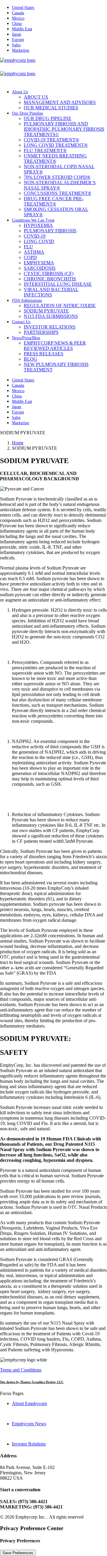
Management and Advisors (60, 102)
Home (17, 442)
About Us (20, 92)
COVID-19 (34, 236)
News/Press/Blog (26, 338)
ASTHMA (34, 252)
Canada (18, 13)
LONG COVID (39, 241)
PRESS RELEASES (43, 353)
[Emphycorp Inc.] (53, 71)
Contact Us (21, 322)
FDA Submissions (27, 300)
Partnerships (41, 332)
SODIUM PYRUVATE (46, 310)
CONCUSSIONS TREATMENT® (57, 193)
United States (23, 7)
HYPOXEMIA (38, 225)
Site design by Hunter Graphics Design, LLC (32, 1382)
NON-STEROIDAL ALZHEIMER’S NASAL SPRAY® (60, 185)
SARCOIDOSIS (40, 268)
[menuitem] (59, 7)
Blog (30, 359)
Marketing (20, 50)
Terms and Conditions (20, 1369)
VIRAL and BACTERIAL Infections (51, 292)
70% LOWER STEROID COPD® (57, 177)
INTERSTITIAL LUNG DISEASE (58, 284)
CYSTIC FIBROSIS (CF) (48, 273)
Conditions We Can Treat (33, 220)
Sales (16, 45)
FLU (28, 246)
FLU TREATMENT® (45, 150)
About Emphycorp (29, 1403)
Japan (16, 34)
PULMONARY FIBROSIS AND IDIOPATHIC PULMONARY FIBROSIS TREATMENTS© (64, 129)
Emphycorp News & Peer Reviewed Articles (55, 345)
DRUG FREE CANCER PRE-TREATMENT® (54, 201)
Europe (18, 39)
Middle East (22, 29)
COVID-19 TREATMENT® (51, 139)
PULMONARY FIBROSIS (50, 230)
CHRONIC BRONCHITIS (50, 278)
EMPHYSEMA (39, 262)
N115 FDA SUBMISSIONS (51, 316)
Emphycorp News (29, 1423)
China (17, 23)
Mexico (18, 18)
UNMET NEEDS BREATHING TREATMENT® (55, 158)
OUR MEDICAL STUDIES (51, 107)
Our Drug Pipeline (27, 113)
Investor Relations (49, 326)
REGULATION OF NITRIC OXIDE (60, 305)
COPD (30, 257)
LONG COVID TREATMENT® (56, 145)
